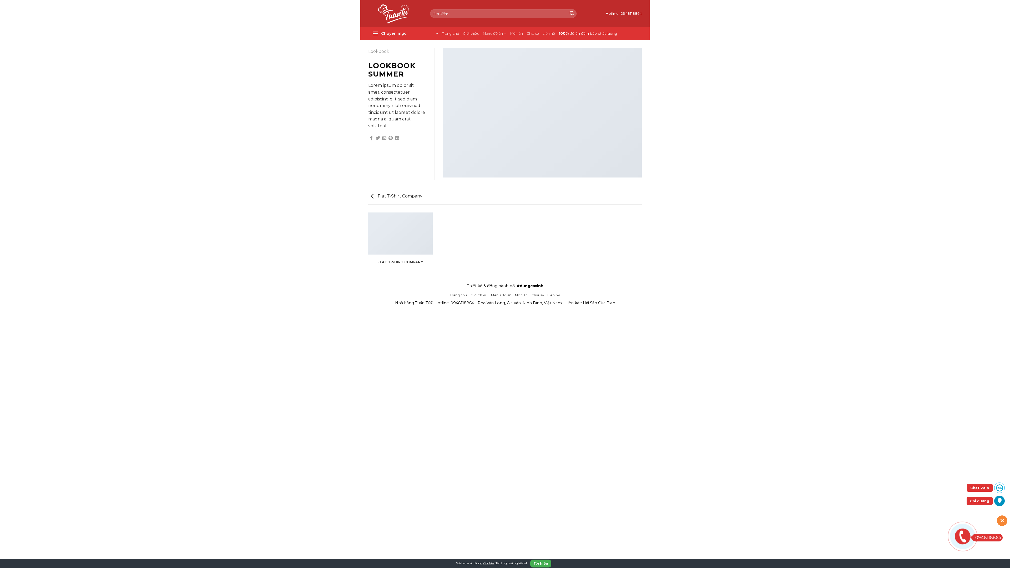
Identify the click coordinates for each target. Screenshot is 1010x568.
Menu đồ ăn (493, 34)
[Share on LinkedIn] (397, 138)
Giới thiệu (471, 34)
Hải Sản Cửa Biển (599, 303)
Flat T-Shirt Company (399, 196)
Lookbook (378, 51)
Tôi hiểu (540, 563)
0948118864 (462, 303)
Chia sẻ (533, 34)
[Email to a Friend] (384, 138)
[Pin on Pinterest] (390, 138)
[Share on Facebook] (371, 138)
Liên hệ (549, 34)
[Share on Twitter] (378, 138)
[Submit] (571, 13)
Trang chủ (450, 34)
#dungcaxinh (530, 285)
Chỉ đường (979, 501)
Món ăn (516, 34)
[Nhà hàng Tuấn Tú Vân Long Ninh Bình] (395, 13)
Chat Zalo (979, 488)
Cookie (488, 563)
